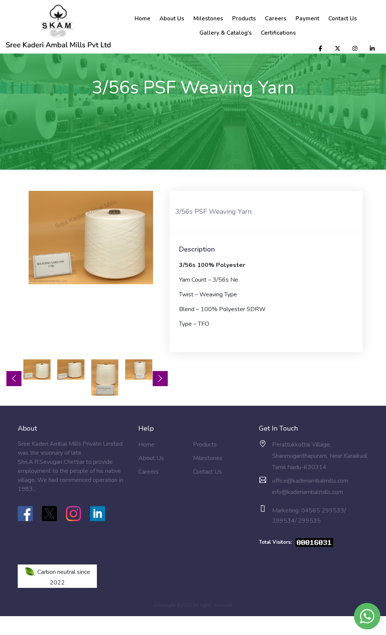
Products (244, 18)
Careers (275, 18)
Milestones (208, 18)
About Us (171, 18)
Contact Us (342, 18)
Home (142, 18)
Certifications (278, 33)
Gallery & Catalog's (225, 33)
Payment (307, 18)
